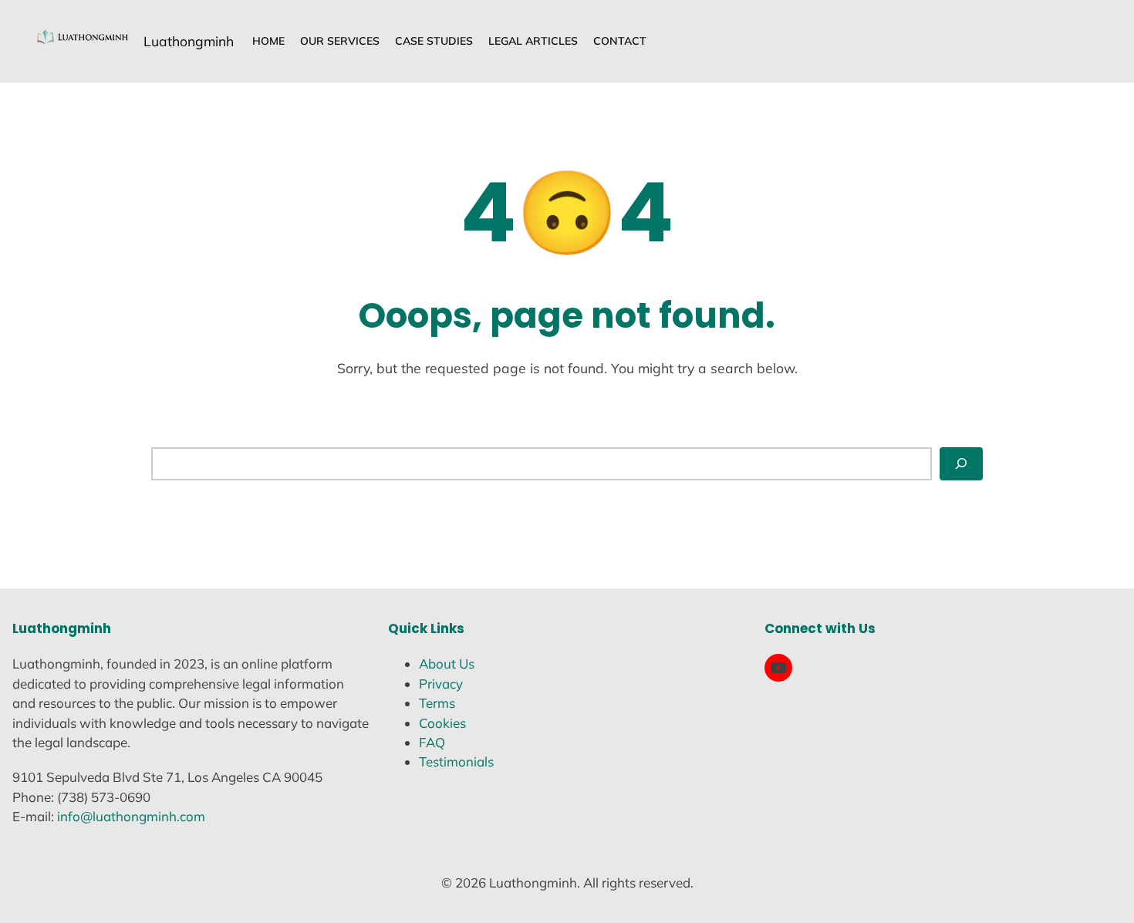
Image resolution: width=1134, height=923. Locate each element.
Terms (437, 703)
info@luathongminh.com (131, 816)
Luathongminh (188, 40)
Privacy (441, 683)
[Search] (961, 463)
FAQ (432, 742)
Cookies (442, 723)
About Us (446, 663)
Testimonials (456, 761)
